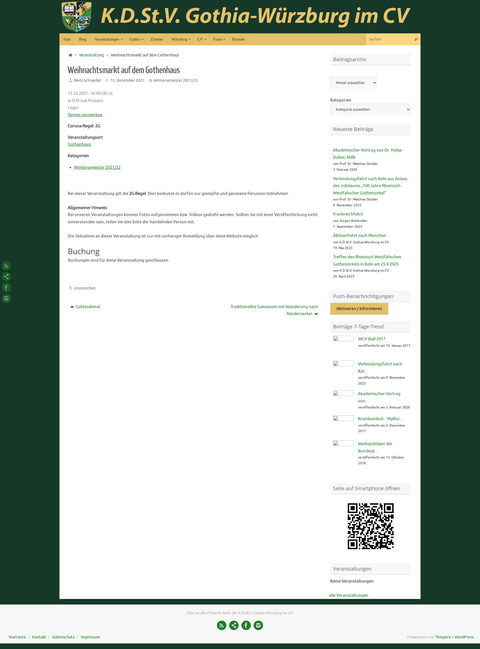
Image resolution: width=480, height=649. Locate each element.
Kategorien (340, 100)
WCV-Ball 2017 (371, 339)
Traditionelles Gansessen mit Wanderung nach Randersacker (274, 310)
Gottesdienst (88, 306)
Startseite (17, 637)
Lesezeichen (85, 288)
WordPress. (464, 637)
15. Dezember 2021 (128, 80)
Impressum (90, 637)
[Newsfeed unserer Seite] (6, 266)
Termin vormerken (85, 115)
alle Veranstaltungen (348, 595)
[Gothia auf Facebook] (6, 287)
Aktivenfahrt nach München (359, 235)
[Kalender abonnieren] (6, 276)
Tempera (443, 637)
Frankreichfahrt (348, 214)
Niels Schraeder (87, 80)
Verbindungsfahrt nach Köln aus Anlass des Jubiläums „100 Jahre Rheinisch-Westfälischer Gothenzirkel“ (370, 186)
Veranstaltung (91, 55)
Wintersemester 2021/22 (176, 80)
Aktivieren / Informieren (359, 308)
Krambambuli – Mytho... (380, 419)
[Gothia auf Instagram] (6, 298)
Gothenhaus (79, 144)
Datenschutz (63, 637)
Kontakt (39, 637)
